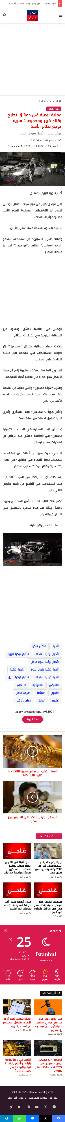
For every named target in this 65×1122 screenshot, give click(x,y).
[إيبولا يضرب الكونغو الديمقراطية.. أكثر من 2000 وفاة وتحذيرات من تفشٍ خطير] (48, 851)
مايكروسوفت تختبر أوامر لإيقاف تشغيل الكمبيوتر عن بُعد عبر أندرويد (17, 1022)
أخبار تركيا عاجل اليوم (44, 669)
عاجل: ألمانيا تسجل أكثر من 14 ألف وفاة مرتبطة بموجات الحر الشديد (17, 905)
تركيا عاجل (22, 693)
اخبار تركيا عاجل (17, 677)
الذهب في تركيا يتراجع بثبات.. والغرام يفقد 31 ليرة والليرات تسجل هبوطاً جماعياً (18, 1065)
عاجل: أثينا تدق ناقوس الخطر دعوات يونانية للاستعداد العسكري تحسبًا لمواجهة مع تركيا (17, 867)
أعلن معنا (12, 1098)
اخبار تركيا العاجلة (47, 677)
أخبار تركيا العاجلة (47, 654)
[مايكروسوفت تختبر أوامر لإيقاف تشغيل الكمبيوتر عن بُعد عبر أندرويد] (17, 1007)
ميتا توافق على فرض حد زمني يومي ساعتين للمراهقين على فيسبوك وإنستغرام (48, 1024)
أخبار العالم (43, 101)
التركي (53, 685)
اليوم (54, 693)
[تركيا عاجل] (32, 15)
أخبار (55, 646)
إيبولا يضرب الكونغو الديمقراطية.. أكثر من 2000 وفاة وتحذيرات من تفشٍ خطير (48, 867)
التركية (36, 685)
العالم (20, 685)
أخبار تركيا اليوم (17, 654)
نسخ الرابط (32, 719)
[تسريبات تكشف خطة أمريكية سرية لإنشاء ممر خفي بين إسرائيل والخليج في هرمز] (48, 890)
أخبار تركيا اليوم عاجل (44, 662)
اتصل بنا (53, 1098)
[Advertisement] (32, 59)
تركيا (40, 693)
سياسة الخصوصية (38, 1098)
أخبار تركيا (38, 646)
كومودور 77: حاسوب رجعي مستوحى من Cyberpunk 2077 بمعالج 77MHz (48, 1065)
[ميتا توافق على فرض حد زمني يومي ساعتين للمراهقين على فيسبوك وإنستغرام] (48, 1007)
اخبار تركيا (16, 669)
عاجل (41, 700)
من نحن (23, 1098)
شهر (55, 700)
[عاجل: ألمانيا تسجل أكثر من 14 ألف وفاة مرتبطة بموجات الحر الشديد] (17, 890)
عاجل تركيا (23, 700)
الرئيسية (54, 101)
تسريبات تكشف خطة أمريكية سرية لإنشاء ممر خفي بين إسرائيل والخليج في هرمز (48, 907)
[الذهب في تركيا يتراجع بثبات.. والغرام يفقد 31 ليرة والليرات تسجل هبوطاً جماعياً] (17, 1048)
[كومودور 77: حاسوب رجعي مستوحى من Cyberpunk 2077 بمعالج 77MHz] (48, 1048)
